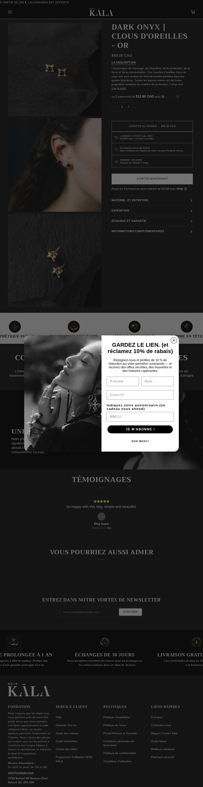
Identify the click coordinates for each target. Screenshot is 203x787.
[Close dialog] (174, 340)
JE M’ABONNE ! (140, 429)
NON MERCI (140, 441)
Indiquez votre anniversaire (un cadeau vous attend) (136, 407)
